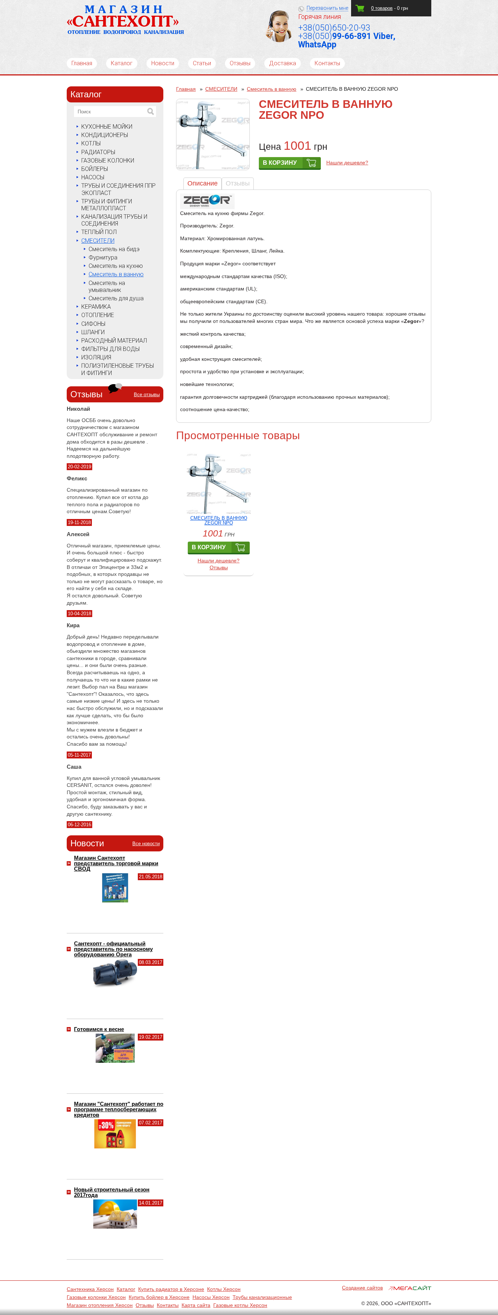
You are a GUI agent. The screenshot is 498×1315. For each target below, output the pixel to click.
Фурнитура (103, 257)
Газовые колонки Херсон (96, 1297)
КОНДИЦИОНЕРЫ (104, 135)
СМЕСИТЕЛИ (97, 240)
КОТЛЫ (91, 143)
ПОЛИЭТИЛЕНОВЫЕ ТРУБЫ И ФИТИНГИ (117, 369)
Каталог (122, 63)
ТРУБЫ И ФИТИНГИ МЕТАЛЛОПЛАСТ (106, 205)
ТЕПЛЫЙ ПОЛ (99, 232)
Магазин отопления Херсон (100, 1305)
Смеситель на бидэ (114, 249)
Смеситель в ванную (116, 274)
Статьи (202, 63)
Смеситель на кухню (116, 265)
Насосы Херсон (211, 1297)
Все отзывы (147, 394)
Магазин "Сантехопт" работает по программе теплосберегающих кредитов (118, 1109)
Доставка (282, 63)
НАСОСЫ (92, 177)
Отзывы (240, 63)
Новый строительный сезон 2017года (111, 1192)
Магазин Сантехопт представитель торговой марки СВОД (116, 863)
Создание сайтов (362, 1288)
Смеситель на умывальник (107, 286)
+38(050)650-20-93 (334, 28)
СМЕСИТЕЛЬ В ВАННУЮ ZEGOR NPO (218, 520)
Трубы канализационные (262, 1297)
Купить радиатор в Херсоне (171, 1289)
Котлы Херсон (224, 1289)
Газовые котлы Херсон (240, 1305)
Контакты (327, 63)
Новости (162, 63)
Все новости (146, 843)
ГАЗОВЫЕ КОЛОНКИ (107, 160)
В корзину (280, 163)
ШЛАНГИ (93, 332)
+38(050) (347, 40)
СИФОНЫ (93, 323)
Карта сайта (196, 1305)
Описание (202, 183)
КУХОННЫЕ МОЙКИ (106, 126)
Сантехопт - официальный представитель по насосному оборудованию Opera (113, 949)
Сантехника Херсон (90, 1289)
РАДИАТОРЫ (98, 152)
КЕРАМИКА (96, 306)
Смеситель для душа (116, 298)
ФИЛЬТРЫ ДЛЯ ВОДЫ (110, 349)
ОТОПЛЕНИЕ (97, 315)
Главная (81, 63)
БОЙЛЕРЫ (94, 168)
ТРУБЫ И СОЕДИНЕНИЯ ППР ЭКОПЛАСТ (118, 189)
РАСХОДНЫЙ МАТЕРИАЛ (114, 340)
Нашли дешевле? (347, 162)
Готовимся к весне (99, 1029)
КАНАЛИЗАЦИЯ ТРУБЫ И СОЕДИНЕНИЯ (114, 220)
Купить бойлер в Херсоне (159, 1297)
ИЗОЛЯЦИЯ (96, 357)
